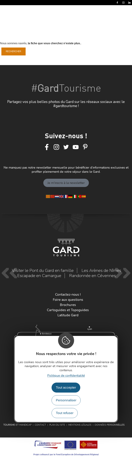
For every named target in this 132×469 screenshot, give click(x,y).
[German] (70, 196)
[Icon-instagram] (56, 147)
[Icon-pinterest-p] (85, 147)
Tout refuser (64, 413)
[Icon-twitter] (66, 147)
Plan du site (57, 424)
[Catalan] (48, 196)
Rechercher (13, 51)
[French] (66, 196)
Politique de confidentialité (66, 375)
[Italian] (75, 196)
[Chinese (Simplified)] (52, 196)
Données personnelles (110, 424)
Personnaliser (66, 400)
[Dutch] (57, 196)
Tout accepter (66, 387)
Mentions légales (79, 424)
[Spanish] (84, 196)
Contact (40, 424)
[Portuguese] (79, 196)
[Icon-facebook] (47, 147)
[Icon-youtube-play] (76, 147)
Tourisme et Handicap (17, 424)
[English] (61, 196)
